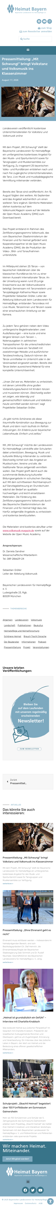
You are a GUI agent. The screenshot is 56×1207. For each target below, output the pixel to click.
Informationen (29, 642)
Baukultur (38, 625)
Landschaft (9, 625)
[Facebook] (39, 21)
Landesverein (21, 620)
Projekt (26, 647)
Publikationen (24, 625)
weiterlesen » (8, 884)
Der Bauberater (11, 642)
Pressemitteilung (12, 647)
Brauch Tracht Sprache (35, 636)
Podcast (42, 642)
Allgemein (8, 620)
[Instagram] (49, 21)
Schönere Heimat (12, 636)
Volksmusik (36, 620)
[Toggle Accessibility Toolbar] (50, 1201)
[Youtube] (44, 21)
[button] (28, 49)
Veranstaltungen (41, 647)
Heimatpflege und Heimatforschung (21, 631)
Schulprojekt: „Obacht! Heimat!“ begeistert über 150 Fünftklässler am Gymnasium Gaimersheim (27, 1107)
